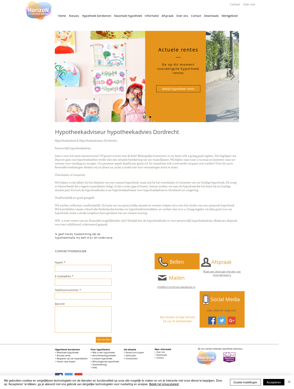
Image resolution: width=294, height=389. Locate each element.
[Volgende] (233, 76)
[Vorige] (61, 76)
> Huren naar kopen (65, 361)
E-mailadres (63, 276)
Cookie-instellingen (245, 382)
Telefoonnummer (67, 290)
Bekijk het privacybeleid (164, 384)
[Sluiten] (289, 382)
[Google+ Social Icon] (232, 320)
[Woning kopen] (144, 117)
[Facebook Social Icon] (212, 320)
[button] (96, 16)
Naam (59, 262)
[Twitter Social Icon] (222, 320)
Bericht (60, 303)
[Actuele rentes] (150, 117)
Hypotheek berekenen (67, 349)
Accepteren (274, 382)
